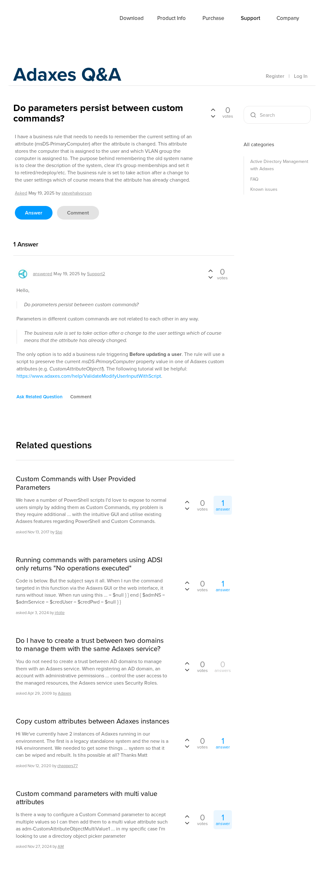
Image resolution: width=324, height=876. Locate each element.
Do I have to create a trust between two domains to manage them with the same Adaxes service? (90, 645)
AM (61, 846)
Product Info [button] (171, 18)
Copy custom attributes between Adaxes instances (92, 721)
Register (275, 76)
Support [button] (250, 18)
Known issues (263, 189)
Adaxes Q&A (67, 74)
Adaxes (38, 18)
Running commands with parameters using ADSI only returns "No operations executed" (89, 564)
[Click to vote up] (213, 110)
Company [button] (288, 18)
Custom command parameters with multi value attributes (86, 798)
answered (42, 273)
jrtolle (60, 613)
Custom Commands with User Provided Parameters (76, 483)
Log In (301, 76)
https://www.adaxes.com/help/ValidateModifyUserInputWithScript (88, 376)
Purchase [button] (213, 18)
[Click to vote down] (213, 116)
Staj (58, 532)
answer (33, 212)
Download (132, 18)
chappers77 (67, 766)
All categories (259, 144)
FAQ (254, 179)
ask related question (39, 396)
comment (78, 212)
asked (21, 193)
